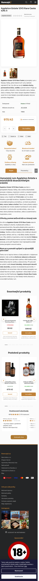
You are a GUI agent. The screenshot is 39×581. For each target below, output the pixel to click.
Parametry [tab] (24, 170)
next (34, 319)
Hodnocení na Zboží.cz (8, 470)
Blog (2, 473)
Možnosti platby (6, 493)
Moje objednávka (6, 503)
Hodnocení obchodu (18, 411)
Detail (10, 333)
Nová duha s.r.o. (6, 457)
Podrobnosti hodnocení (29, 16)
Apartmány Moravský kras (9, 462)
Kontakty (4, 496)
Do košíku (26, 129)
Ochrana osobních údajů (8, 501)
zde (25, 566)
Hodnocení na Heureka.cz (9, 468)
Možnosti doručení (28, 119)
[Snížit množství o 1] (5, 128)
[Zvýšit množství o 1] (13, 128)
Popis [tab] (11, 170)
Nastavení (19, 571)
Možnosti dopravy (6, 490)
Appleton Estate (6, 15)
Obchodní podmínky (7, 498)
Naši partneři (5, 465)
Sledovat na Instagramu (16, 532)
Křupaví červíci (5, 460)
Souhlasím (19, 576)
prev (4, 319)
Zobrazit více (19, 437)
